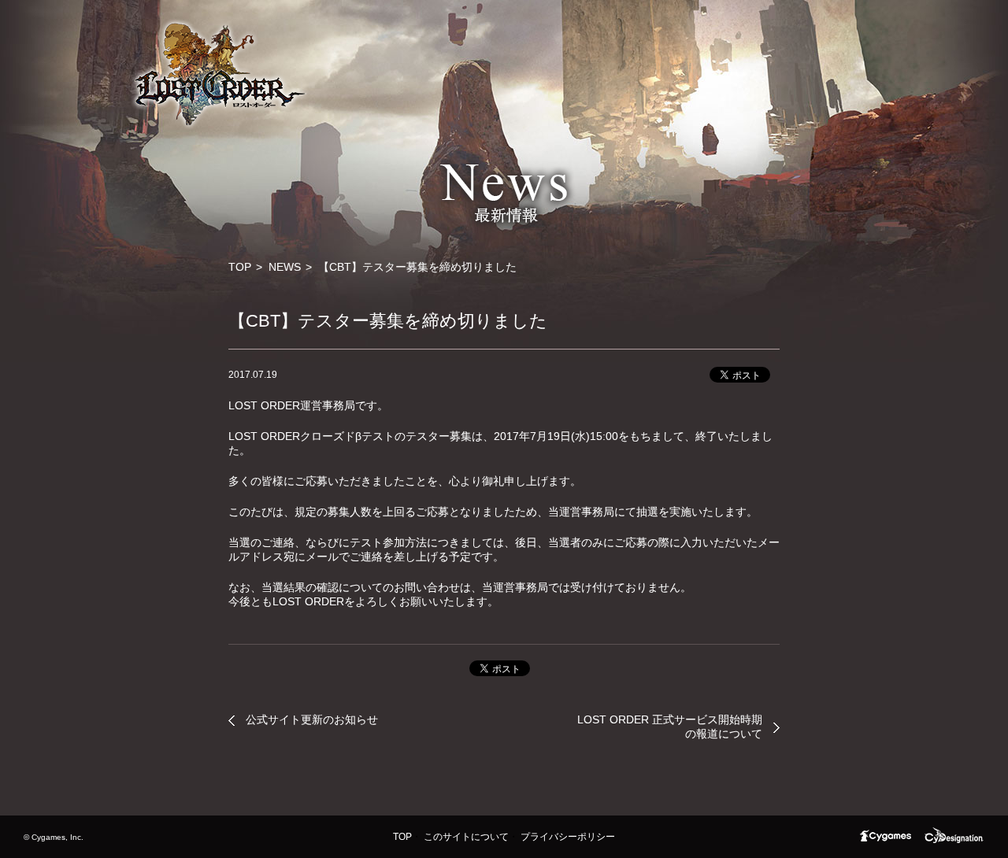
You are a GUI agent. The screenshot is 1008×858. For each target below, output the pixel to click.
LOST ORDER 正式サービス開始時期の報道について (669, 726)
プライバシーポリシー (568, 836)
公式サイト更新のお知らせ (312, 719)
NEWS (285, 267)
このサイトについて (466, 836)
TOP (239, 267)
